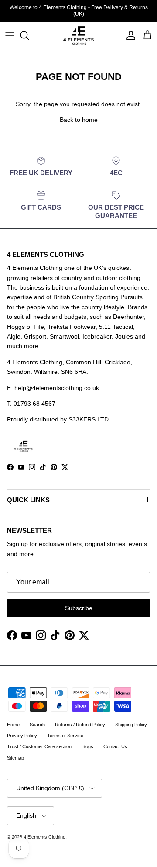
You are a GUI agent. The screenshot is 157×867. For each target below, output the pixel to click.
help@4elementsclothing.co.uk (56, 387)
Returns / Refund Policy (80, 724)
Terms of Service (65, 735)
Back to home (79, 119)
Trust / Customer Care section (39, 746)
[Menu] (9, 35)
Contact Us (115, 746)
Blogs (87, 746)
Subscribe (78, 607)
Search (37, 724)
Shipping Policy (131, 724)
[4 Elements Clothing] (78, 35)
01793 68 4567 (34, 403)
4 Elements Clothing (44, 836)
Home (13, 724)
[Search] (28, 35)
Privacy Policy (22, 735)
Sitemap (15, 757)
